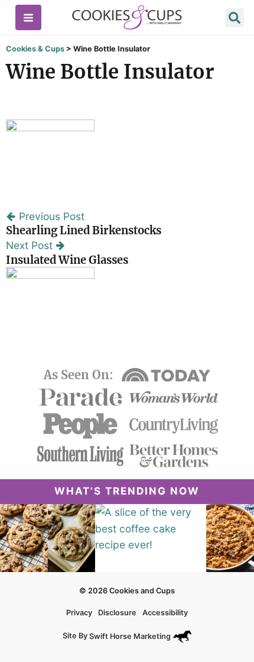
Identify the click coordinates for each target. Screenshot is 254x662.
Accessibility (165, 612)
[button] (234, 19)
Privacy (79, 612)
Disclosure (117, 612)
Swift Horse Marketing (130, 636)
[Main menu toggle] (28, 18)
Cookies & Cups (35, 48)
